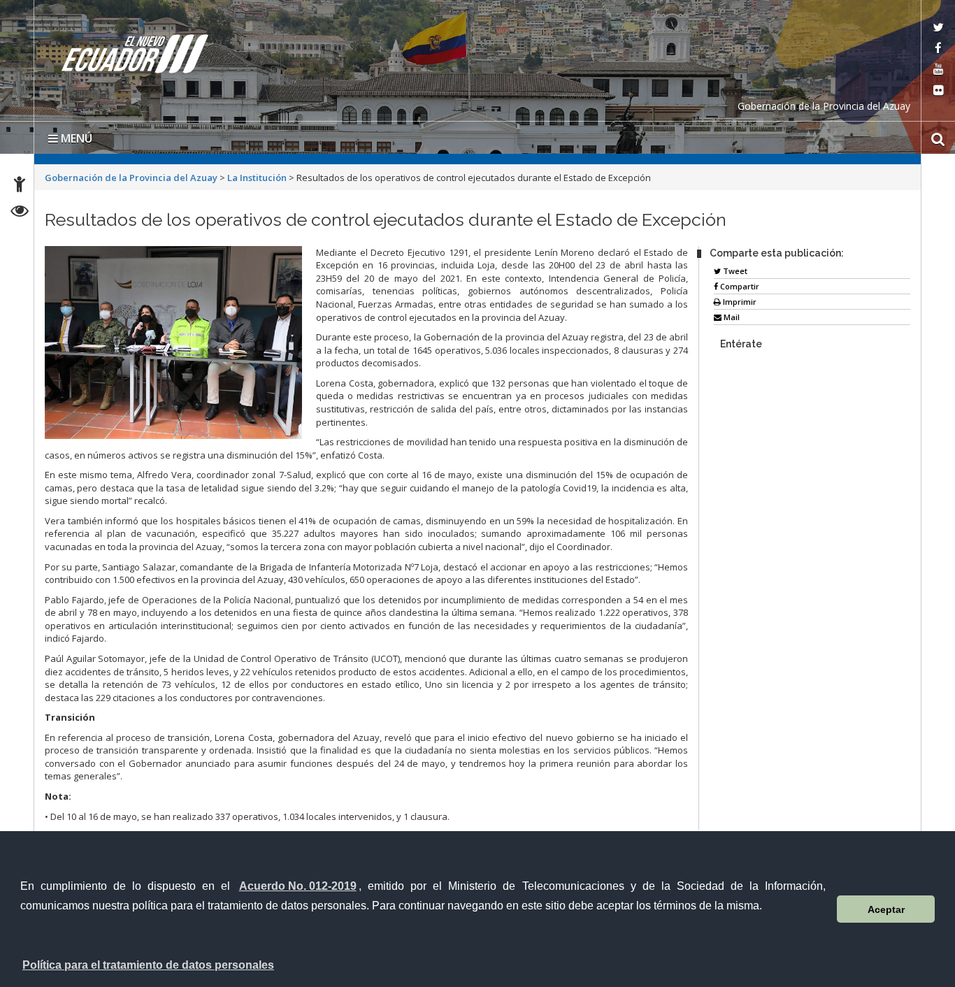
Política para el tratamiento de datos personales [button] (148, 965)
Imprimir (738, 301)
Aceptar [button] (886, 909)
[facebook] (938, 49)
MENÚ (75, 138)
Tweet (734, 271)
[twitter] (938, 28)
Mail (730, 317)
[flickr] (938, 91)
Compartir (738, 286)
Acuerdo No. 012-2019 (298, 886)
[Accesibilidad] (19, 186)
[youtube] (938, 70)
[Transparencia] (20, 212)
